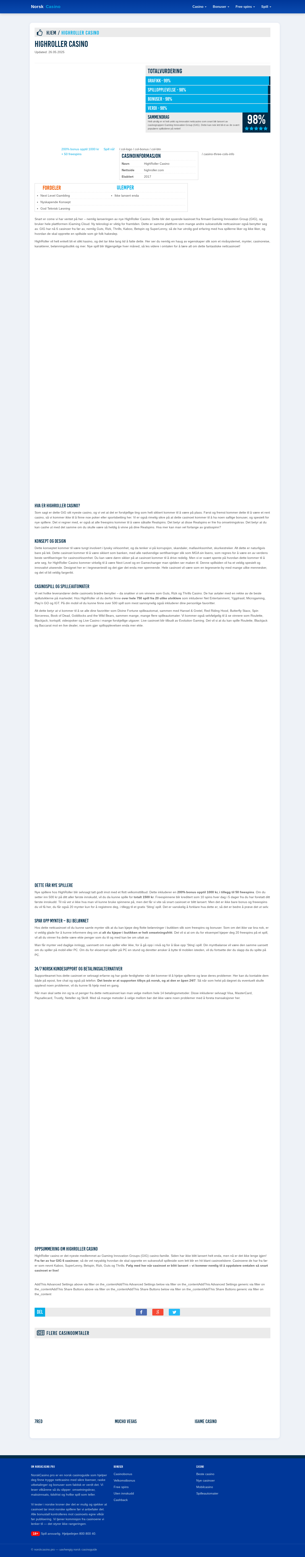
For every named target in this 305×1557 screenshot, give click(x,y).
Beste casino (205, 1474)
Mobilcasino (204, 1487)
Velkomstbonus (124, 1480)
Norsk (46, 6)
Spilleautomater (207, 1493)
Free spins (244, 6)
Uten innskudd (124, 1493)
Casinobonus (123, 1474)
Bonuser (219, 6)
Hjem (51, 33)
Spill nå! (109, 149)
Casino (197, 6)
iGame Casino (206, 1421)
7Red (38, 1421)
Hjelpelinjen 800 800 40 (78, 1533)
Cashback (121, 1500)
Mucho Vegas (126, 1421)
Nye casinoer (205, 1480)
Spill (264, 6)
